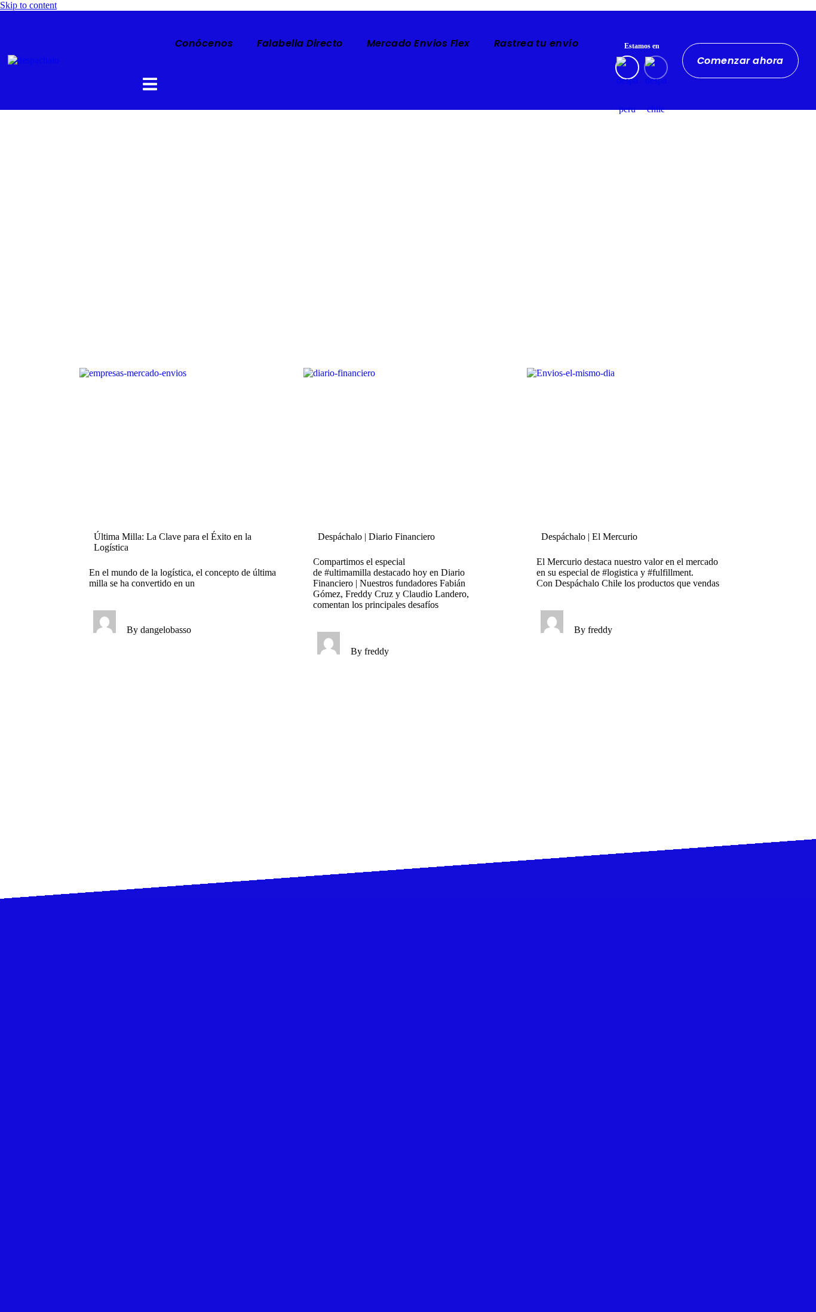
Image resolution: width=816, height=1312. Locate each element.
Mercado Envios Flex (418, 43)
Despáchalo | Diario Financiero (376, 536)
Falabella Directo (299, 43)
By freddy (370, 651)
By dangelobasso (159, 630)
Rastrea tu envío (536, 43)
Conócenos (204, 43)
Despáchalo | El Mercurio (589, 536)
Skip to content (28, 5)
